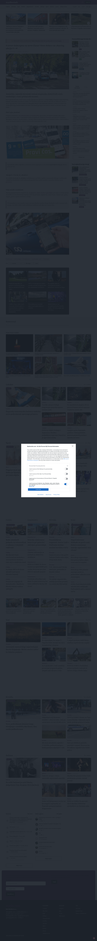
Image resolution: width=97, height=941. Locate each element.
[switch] (66, 469)
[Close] (73, 446)
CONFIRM (38, 489)
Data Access (48, 494)
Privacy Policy (56, 494)
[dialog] (48, 470)
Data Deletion (40, 494)
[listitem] (48, 466)
